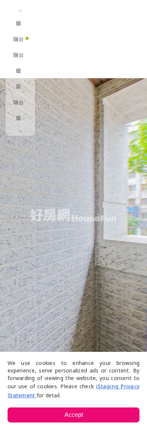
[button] (88, 11)
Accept (73, 415)
